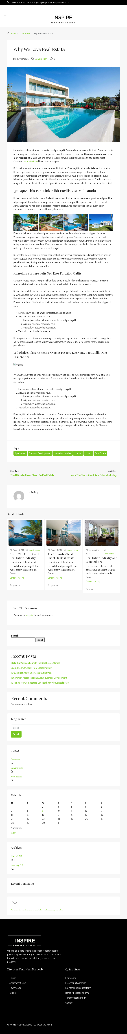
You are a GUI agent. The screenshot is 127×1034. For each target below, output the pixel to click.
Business (15, 759)
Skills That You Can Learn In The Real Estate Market (35, 662)
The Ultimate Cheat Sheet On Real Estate (61, 556)
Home (13, 33)
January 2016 (17, 865)
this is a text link (30, 161)
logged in (30, 614)
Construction (25, 33)
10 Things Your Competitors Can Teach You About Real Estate (40, 682)
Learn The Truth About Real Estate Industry (24, 556)
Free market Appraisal (76, 983)
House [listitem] (12, 978)
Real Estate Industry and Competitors (101, 560)
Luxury (88, 453)
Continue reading (17, 577)
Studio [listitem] (12, 993)
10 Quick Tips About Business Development (31, 672)
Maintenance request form (78, 988)
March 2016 (16, 856)
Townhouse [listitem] (15, 988)
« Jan (13, 832)
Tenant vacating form (75, 998)
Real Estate (100, 453)
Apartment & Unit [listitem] (17, 983)
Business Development (39, 453)
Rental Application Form (77, 993)
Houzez (78, 453)
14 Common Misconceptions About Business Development (39, 677)
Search (15, 635)
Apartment (20, 453)
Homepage (70, 978)
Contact (69, 1003)
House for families (62, 453)
